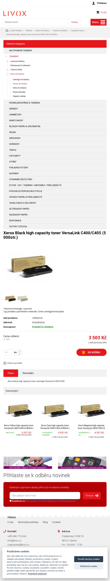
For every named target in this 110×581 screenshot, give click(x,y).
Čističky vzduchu (18, 226)
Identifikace (15, 220)
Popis (11, 373)
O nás (10, 522)
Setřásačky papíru (19, 209)
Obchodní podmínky (28, 522)
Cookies (56, 522)
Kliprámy (14, 173)
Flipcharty (15, 156)
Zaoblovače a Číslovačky (22, 203)
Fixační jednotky (19, 92)
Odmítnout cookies (88, 566)
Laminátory (15, 114)
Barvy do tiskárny (42, 31)
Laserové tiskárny (17, 61)
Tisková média (16, 70)
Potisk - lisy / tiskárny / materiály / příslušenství (35, 185)
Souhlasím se (43, 501)
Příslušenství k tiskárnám (20, 65)
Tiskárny (28, 31)
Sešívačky (14, 144)
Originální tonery (77, 31)
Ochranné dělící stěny (20, 179)
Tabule (12, 150)
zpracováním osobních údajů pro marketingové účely (50, 501)
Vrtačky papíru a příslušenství (25, 197)
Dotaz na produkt (14, 363)
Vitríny (12, 162)
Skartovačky (16, 120)
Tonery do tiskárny (60, 31)
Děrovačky (15, 138)
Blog (45, 522)
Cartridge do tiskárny (21, 80)
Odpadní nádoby (19, 96)
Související (28, 373)
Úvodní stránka (16, 31)
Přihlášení (102, 3)
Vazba (12, 132)
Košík (104, 12)
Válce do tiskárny (19, 88)
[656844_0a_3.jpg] (29, 267)
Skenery (13, 109)
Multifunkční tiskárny (20, 50)
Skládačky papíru (18, 215)
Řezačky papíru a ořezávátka (24, 126)
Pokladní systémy (18, 167)
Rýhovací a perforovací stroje (25, 191)
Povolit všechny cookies (89, 559)
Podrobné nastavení (37, 574)
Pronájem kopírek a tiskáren (24, 103)
